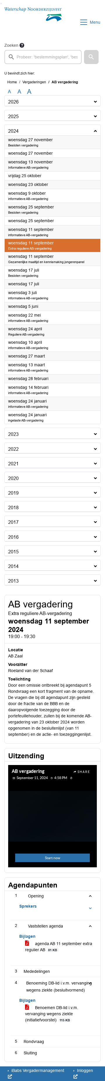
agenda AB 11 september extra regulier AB (58, 946)
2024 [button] (13, 131)
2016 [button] (13, 537)
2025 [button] (13, 116)
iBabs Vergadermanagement (37, 1070)
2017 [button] (13, 522)
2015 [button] (13, 551)
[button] (91, 57)
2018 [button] (13, 507)
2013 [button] (13, 581)
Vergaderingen (34, 82)
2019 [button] (13, 493)
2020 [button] (13, 478)
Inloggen (84, 1070)
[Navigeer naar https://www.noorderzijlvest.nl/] (33, 22)
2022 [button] (13, 449)
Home (12, 82)
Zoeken (11, 45)
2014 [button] (13, 566)
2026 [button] (13, 101)
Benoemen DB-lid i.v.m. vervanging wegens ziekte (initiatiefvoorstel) (51, 1013)
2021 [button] (13, 463)
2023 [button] (13, 434)
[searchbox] (43, 57)
